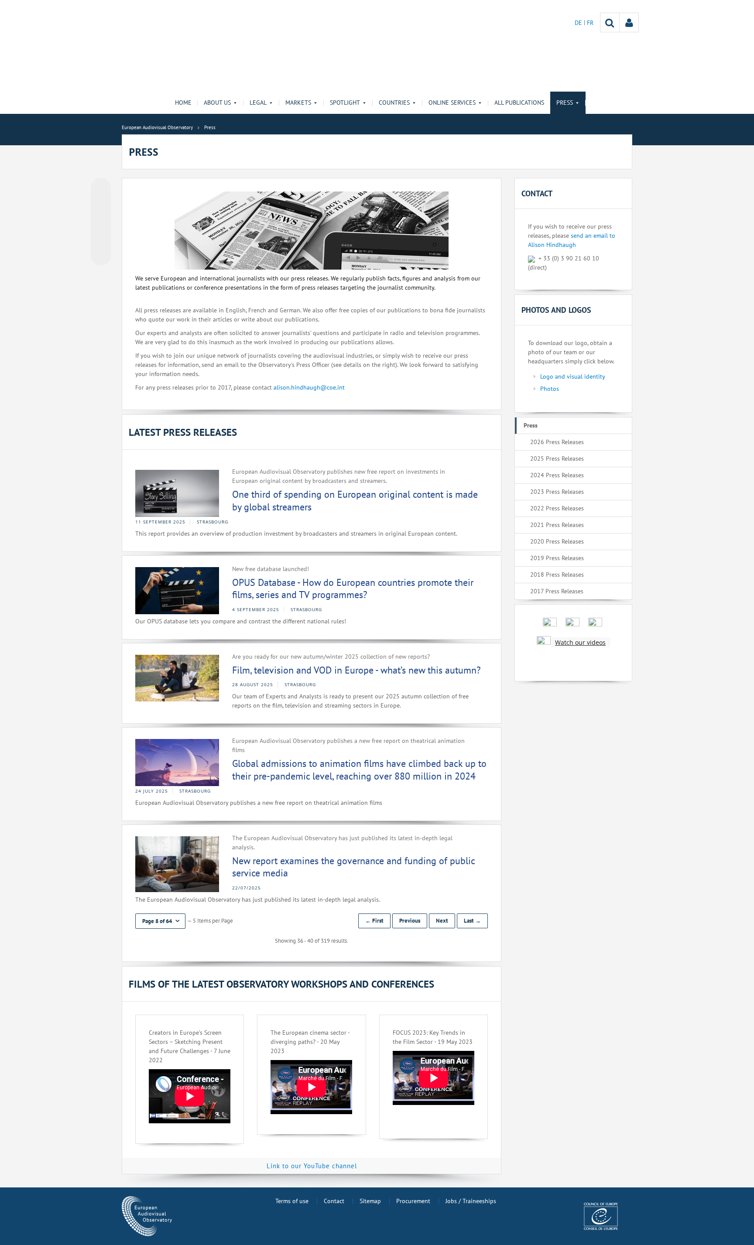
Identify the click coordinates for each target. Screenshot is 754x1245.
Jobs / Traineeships (471, 1201)
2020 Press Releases (557, 541)
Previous (409, 920)
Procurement (413, 1201)
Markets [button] (298, 102)
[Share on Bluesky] (100, 188)
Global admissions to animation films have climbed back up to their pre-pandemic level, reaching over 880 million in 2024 (359, 769)
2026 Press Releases (557, 442)
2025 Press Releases (557, 458)
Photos (549, 389)
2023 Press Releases (557, 492)
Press (531, 425)
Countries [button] (394, 102)
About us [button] (217, 102)
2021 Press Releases (557, 525)
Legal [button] (258, 102)
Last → (472, 920)
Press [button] (564, 102)
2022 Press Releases (557, 508)
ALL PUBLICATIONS (519, 102)
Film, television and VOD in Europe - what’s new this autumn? (356, 670)
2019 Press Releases (557, 558)
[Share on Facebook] (100, 222)
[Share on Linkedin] (100, 238)
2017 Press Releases (556, 591)
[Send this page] (100, 255)
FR (590, 23)
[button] (160, 921)
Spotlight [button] (345, 102)
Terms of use (291, 1201)
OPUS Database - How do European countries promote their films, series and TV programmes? (352, 588)
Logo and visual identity (572, 376)
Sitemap (370, 1201)
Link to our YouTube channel (312, 1166)
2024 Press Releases (557, 475)
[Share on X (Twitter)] (100, 205)
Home (183, 102)
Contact (334, 1201)
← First (374, 920)
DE (579, 23)
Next (442, 920)
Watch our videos (580, 642)
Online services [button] (452, 102)
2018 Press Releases (557, 574)
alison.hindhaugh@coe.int (309, 387)
